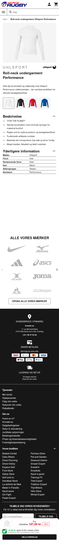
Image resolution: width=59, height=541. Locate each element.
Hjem (5, 19)
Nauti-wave (8, 491)
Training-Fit (36, 477)
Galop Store (8, 474)
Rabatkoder (8, 408)
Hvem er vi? (8, 418)
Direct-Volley (8, 463)
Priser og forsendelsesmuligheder (19, 439)
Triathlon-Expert (39, 484)
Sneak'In (35, 467)
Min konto (7, 394)
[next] (57, 270)
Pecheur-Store (38, 453)
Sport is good (37, 474)
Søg (15, 12)
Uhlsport (15, 67)
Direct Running (10, 460)
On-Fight (6, 494)
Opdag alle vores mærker (29, 301)
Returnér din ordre (29, 379)
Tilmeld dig (46, 516)
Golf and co (8, 477)
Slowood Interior (39, 460)
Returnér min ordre (11, 404)
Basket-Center (9, 453)
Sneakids (35, 470)
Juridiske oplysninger (13, 432)
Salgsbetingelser (10, 425)
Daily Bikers (8, 456)
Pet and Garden (39, 456)
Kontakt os (29, 326)
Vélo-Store (36, 491)
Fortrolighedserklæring (13, 442)
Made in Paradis (10, 487)
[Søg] (10, 12)
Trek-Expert (36, 480)
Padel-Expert (9, 498)
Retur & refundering (12, 428)
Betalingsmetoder (11, 435)
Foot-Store (7, 470)
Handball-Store (10, 480)
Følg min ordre (9, 401)
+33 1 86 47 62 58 (29, 335)
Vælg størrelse (30, 537)
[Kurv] (56, 4)
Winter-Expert (37, 494)
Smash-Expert (38, 463)
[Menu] (3, 12)
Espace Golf (8, 467)
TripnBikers (36, 487)
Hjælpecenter (9, 398)
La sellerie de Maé (11, 484)
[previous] (2, 270)
